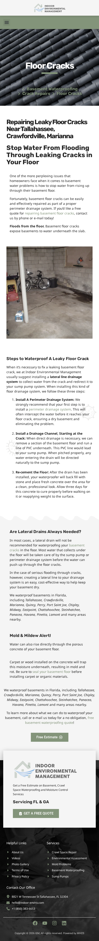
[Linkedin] (64, 923)
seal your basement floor (51, 671)
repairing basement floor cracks (49, 213)
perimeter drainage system (50, 409)
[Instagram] (54, 923)
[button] (6, 22)
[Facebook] (35, 923)
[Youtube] (44, 923)
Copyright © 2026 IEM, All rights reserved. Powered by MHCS (49, 933)
